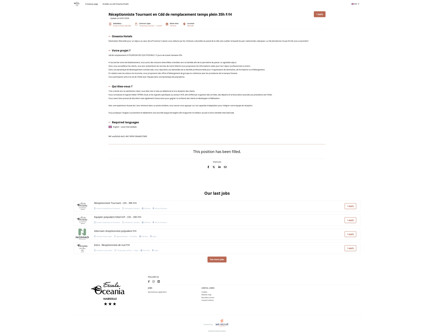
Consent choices (207, 300)
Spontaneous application (157, 292)
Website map (206, 295)
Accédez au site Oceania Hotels (116, 4)
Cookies (204, 292)
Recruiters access (207, 297)
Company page (91, 4)
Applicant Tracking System (217, 331)
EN (355, 4)
